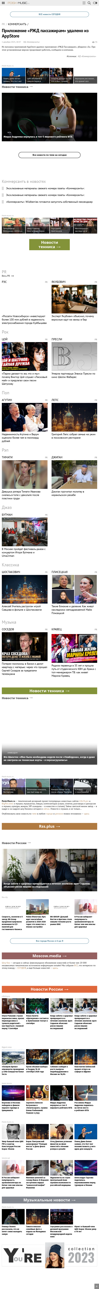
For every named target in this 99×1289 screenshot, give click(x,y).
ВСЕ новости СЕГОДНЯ (49, 14)
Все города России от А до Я (49, 940)
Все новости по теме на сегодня (50, 154)
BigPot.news (7, 803)
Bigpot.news (7, 1047)
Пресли (57, 339)
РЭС (4, 282)
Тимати (7, 457)
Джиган (57, 457)
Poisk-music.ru (8, 66)
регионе (59, 813)
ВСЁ (76, 965)
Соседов (8, 629)
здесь (86, 813)
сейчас (46, 808)
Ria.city (5, 897)
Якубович (59, 282)
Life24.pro (84, 801)
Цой (4, 339)
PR (3, 24)
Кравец (57, 629)
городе (49, 813)
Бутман (7, 515)
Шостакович (11, 572)
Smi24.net (6, 1158)
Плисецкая (60, 572)
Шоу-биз (6, 962)
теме (34, 813)
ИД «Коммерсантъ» (31, 42)
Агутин (7, 400)
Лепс (55, 400)
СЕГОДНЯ (21, 968)
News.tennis (7, 1083)
